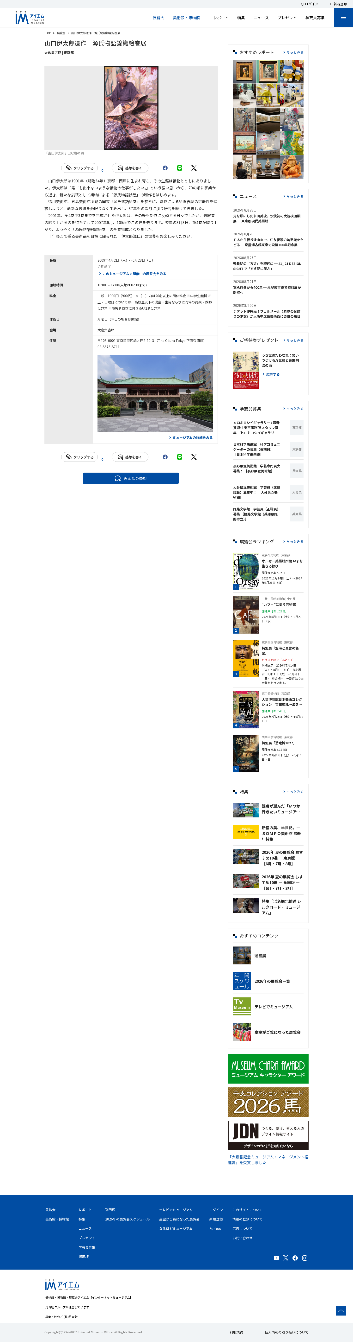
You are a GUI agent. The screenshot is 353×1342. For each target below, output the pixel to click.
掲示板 (84, 1256)
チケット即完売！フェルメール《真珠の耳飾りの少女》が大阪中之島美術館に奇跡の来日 (266, 314)
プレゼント (287, 17)
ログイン (216, 1209)
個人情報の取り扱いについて (287, 1332)
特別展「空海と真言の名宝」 (280, 650)
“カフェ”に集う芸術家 (279, 604)
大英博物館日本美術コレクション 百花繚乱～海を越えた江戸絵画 (282, 702)
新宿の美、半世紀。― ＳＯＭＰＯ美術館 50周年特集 (282, 833)
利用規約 (236, 1332)
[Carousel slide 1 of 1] (131, 144)
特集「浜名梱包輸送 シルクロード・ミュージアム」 (281, 907)
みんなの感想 (135, 478)
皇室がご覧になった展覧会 (278, 1032)
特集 (241, 17)
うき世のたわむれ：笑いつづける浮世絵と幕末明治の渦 (280, 360)
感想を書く (133, 168)
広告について (242, 1228)
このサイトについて (247, 1209)
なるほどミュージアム (176, 1228)
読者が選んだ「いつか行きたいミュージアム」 (283, 809)
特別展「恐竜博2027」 (279, 742)
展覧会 (158, 17)
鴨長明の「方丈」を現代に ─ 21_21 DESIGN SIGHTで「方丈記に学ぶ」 (267, 266)
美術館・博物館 (186, 17)
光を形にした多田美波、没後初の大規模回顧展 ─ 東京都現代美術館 (266, 218)
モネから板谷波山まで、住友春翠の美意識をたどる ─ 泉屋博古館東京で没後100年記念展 (268, 242)
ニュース (261, 17)
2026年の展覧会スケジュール (127, 1219)
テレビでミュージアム (274, 1006)
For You (215, 1228)
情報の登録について (247, 1219)
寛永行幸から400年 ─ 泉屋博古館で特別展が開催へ (267, 290)
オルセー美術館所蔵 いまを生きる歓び (282, 563)
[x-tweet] (194, 168)
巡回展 (260, 955)
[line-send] (179, 168)
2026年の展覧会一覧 (272, 981)
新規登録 (216, 1219)
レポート (221, 17)
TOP (48, 33)
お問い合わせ (242, 1237)
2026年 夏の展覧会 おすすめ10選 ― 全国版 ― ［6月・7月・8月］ (282, 882)
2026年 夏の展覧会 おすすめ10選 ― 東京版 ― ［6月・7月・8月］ (282, 858)
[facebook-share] (165, 168)
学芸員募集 (315, 17)
